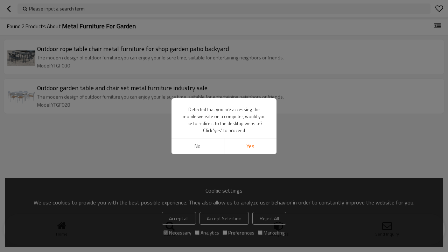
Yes (250, 146)
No (198, 146)
